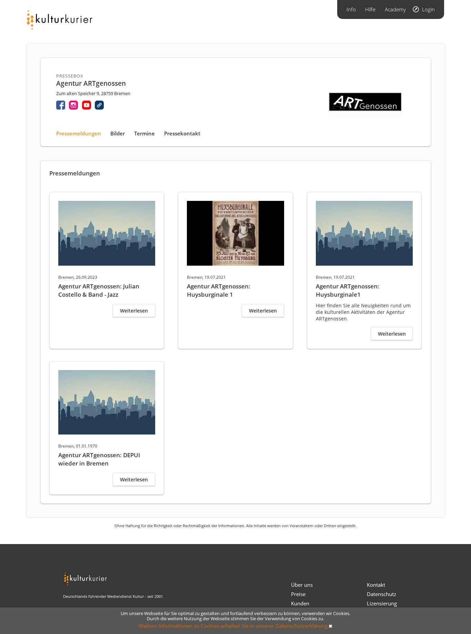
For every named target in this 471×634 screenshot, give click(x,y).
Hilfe (370, 9)
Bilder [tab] (117, 133)
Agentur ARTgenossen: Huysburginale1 (347, 290)
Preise (298, 594)
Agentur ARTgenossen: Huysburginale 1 (218, 290)
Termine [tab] (144, 133)
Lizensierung (382, 603)
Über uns (302, 584)
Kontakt (376, 584)
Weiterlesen (134, 310)
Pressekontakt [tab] (182, 133)
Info (351, 9)
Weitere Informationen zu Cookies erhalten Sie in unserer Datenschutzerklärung (233, 625)
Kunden (300, 603)
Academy (395, 9)
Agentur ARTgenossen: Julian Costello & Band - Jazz (98, 290)
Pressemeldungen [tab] (78, 133)
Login (428, 9)
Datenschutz (381, 594)
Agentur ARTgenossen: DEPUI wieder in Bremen (99, 459)
